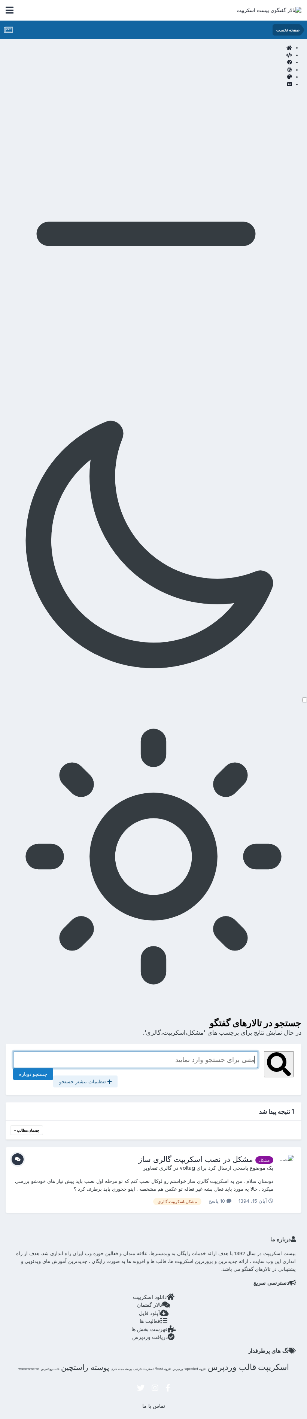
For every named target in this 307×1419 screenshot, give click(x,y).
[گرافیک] (146, 77)
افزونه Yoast (163, 1369)
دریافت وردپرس (150, 1337)
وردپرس (178, 1369)
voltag (187, 1168)
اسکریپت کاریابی (143, 1369)
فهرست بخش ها (149, 1329)
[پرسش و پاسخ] (146, 62)
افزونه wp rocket (195, 1369)
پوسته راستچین (85, 1367)
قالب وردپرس (232, 1367)
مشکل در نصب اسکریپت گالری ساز (196, 1159)
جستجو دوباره (33, 1074)
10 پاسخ (218, 1201)
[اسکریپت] (146, 55)
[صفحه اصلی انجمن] (146, 48)
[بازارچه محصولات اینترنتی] (146, 84)
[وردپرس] (146, 70)
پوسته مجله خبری (121, 1369)
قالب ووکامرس (50, 1369)
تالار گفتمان (149, 1304)
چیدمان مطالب (27, 1130)
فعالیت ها (150, 1321)
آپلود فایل (149, 1313)
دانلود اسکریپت (150, 1297)
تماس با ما (153, 1406)
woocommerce (28, 1369)
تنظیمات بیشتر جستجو (83, 1081)
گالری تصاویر (157, 1168)
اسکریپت (273, 1367)
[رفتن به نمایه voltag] (285, 1163)
